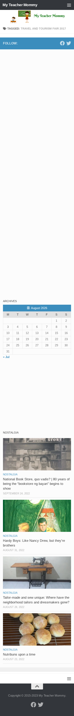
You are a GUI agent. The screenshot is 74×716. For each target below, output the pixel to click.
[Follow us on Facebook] (62, 43)
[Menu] (69, 5)
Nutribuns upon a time (19, 654)
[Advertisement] (32, 80)
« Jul (6, 357)
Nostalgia (10, 474)
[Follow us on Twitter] (68, 43)
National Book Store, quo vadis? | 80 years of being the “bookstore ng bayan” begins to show (36, 483)
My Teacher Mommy (20, 5)
